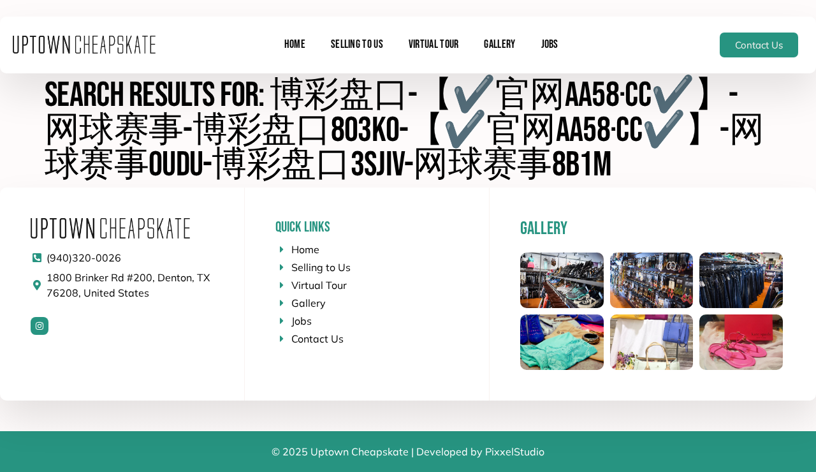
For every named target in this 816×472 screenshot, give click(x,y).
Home (294, 44)
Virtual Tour (434, 44)
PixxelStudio (514, 451)
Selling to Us (357, 44)
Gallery (499, 44)
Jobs (549, 44)
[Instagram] (39, 326)
